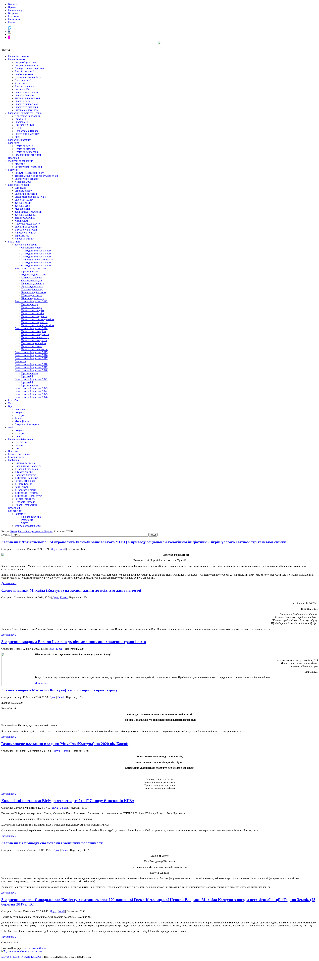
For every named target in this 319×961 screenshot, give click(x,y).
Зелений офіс (22, 205)
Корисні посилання (19, 454)
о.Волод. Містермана (26, 469)
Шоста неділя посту (32, 298)
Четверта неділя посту (33, 292)
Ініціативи (14, 241)
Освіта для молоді (25, 148)
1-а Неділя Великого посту (36, 250)
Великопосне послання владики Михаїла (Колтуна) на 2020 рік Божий (64, 744)
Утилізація (21, 83)
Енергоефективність (26, 65)
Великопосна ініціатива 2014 (31, 328)
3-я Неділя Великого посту (36, 256)
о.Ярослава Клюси (25, 489)
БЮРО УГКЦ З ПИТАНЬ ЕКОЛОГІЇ (22, 956)
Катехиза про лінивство (34, 349)
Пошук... (6, 534)
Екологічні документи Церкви (25, 113)
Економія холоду (24, 199)
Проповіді (13, 157)
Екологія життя (16, 59)
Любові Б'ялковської (26, 504)
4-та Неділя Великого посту (37, 259)
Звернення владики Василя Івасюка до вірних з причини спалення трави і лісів (73, 642)
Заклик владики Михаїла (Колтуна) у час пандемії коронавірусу (59, 690)
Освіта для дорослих (26, 151)
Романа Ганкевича (25, 498)
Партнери (13, 451)
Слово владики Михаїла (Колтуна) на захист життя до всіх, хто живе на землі (71, 590)
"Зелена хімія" (23, 80)
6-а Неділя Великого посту (36, 265)
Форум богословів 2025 (28, 525)
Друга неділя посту (32, 286)
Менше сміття (22, 208)
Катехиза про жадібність (35, 334)
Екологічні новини (18, 56)
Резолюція (27, 519)
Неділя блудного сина (33, 274)
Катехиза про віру (31, 307)
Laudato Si (20, 513)
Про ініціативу (29, 271)
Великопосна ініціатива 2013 (31, 301)
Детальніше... (8, 583)
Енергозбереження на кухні (30, 196)
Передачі (20, 415)
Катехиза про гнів (31, 346)
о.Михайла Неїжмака (27, 492)
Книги (18, 448)
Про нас (12, 7)
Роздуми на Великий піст (29, 172)
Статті (11, 403)
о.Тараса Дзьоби (24, 472)
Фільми (19, 418)
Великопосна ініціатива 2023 (31, 388)
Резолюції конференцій (28, 154)
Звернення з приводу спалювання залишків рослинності (52, 843)
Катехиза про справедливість (37, 319)
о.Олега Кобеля (23, 483)
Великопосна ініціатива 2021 (31, 379)
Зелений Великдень (26, 244)
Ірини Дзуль (21, 486)
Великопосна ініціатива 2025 (31, 394)
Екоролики (21, 409)
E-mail (62, 549)
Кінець (42, 948)
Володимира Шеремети (28, 466)
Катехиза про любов (32, 313)
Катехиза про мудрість (34, 316)
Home (13, 531)
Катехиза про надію (32, 310)
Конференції (15, 510)
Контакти (13, 16)
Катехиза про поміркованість (37, 325)
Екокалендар (15, 10)
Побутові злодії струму (28, 223)
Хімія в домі (21, 220)
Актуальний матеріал (27, 424)
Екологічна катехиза (19, 139)
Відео (11, 406)
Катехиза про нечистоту (35, 337)
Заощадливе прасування (28, 211)
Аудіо (11, 427)
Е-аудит (12, 22)
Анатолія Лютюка (25, 501)
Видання (13, 13)
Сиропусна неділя (31, 280)
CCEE (18, 127)
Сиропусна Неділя (31, 247)
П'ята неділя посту (31, 295)
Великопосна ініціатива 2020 (31, 370)
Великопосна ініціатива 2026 (31, 397)
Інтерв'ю (13, 400)
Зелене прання (23, 202)
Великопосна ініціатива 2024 (31, 391)
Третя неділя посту (32, 289)
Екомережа (14, 19)
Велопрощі (21, 361)
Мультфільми (22, 421)
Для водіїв (20, 187)
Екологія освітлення (26, 193)
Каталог (19, 445)
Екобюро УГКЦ (24, 121)
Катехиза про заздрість (34, 340)
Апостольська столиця (27, 116)
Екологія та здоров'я (26, 226)
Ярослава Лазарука (25, 475)
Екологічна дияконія (26, 107)
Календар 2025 (23, 181)
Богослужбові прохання (28, 166)
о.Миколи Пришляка (26, 478)
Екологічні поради (18, 184)
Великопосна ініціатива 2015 (31, 352)
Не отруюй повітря (25, 232)
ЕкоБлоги (13, 460)
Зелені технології (24, 71)
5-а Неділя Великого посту (36, 262)
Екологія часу (22, 101)
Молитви (20, 163)
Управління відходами (27, 98)
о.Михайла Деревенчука (28, 495)
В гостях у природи (26, 229)
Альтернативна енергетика (30, 68)
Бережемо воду (23, 190)
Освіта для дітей (24, 145)
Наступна (32, 948)
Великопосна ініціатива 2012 (31, 268)
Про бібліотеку (23, 442)
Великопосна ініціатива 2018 (31, 364)
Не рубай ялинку (24, 238)
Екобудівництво (24, 74)
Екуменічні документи (27, 133)
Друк (54, 549)
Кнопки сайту (16, 457)
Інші (17, 136)
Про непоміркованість (33, 343)
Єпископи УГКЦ (24, 124)
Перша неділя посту (32, 283)
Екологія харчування (26, 92)
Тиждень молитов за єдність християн (36, 175)
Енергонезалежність (26, 110)
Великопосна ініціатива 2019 (31, 367)
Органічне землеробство (28, 77)
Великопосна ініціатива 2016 (31, 355)
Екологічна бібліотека (20, 439)
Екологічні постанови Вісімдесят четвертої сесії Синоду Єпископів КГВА (67, 800)
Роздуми (13, 169)
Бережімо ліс (22, 235)
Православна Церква (26, 130)
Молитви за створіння (20, 160)
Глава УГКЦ (22, 119)
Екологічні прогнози (26, 104)
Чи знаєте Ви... (23, 89)
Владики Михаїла (25, 463)
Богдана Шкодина (25, 481)
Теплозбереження (25, 217)
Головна (12, 4)
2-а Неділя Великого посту (36, 253)
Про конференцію (31, 516)
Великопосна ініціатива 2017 (31, 358)
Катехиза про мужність (34, 322)
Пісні (18, 436)
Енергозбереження (25, 62)
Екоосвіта (13, 142)
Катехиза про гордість (33, 331)
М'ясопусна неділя (31, 277)
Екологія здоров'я (24, 95)
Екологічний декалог (27, 178)
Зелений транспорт (25, 86)
